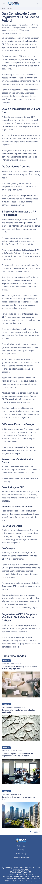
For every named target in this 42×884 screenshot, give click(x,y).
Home (3, 8)
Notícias (9, 8)
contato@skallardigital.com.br (21, 874)
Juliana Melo (5, 663)
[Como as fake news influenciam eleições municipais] (21, 740)
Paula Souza (5, 750)
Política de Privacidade (21, 858)
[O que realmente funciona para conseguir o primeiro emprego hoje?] (21, 697)
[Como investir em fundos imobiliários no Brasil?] (21, 827)
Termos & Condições (21, 854)
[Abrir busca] (38, 3)
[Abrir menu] (4, 3)
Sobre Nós (21, 846)
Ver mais (34, 832)
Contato (21, 850)
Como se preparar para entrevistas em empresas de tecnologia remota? (17, 754)
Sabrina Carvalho (7, 707)
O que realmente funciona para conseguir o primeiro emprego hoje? (19, 667)
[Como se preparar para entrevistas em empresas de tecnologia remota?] (21, 784)
